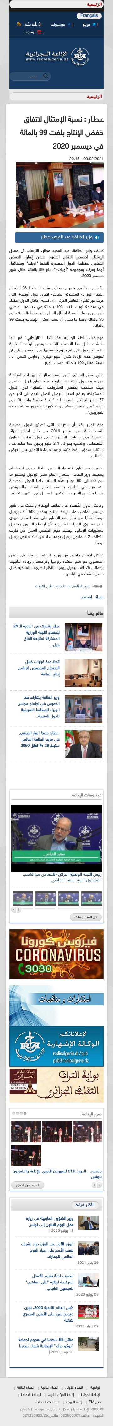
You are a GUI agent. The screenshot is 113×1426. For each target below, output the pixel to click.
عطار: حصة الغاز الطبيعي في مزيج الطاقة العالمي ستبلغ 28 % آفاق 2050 (39, 739)
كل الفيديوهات (86, 917)
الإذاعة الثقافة (31, 1395)
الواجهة (95, 1388)
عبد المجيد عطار (59, 586)
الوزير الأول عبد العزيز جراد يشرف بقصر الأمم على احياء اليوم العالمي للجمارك (47, 1250)
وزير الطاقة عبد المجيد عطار (67, 237)
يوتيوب (29, 32)
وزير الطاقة (81, 586)
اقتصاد (86, 597)
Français (89, 15)
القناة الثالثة (25, 1388)
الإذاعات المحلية (47, 1402)
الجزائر (99, 597)
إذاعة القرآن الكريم (61, 1395)
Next (19, 910)
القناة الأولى (74, 1388)
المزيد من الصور (28, 1185)
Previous (13, 910)
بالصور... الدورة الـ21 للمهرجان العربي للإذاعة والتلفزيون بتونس (57, 1174)
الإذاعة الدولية (91, 1395)
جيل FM (95, 1402)
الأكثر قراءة (85, 1205)
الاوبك (40, 586)
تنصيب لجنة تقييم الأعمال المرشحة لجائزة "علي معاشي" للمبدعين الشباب (49, 1282)
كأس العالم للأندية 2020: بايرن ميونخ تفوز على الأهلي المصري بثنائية (48, 1314)
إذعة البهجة (74, 1402)
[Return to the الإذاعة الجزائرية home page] (56, 49)
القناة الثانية (49, 1388)
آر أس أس (32, 24)
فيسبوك (58, 24)
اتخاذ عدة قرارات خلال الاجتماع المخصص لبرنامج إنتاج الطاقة (39, 668)
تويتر (86, 24)
